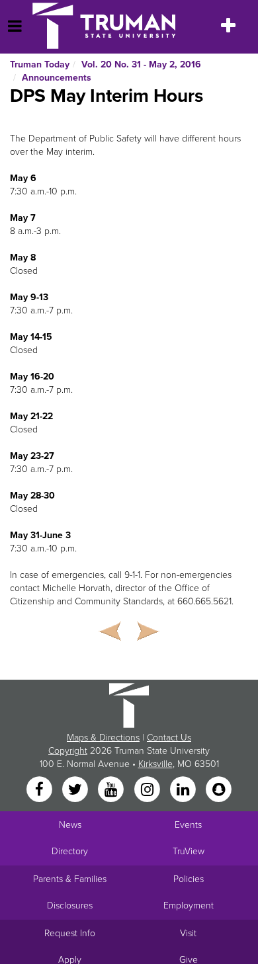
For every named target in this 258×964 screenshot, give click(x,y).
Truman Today (39, 64)
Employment (188, 905)
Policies (188, 879)
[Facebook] (40, 790)
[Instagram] (148, 790)
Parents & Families (70, 879)
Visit (188, 933)
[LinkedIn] (184, 790)
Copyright (67, 750)
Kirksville (155, 764)
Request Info (69, 933)
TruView (188, 851)
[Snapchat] (219, 790)
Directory (70, 851)
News (70, 824)
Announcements (56, 77)
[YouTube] (112, 790)
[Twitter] (76, 790)
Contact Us (169, 737)
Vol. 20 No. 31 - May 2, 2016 (141, 64)
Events (188, 824)
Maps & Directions (103, 737)
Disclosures (70, 905)
